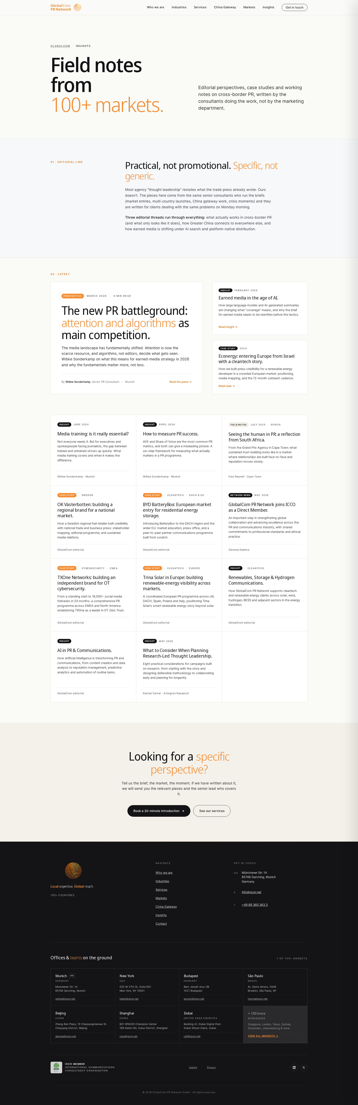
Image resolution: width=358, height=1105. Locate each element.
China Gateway (225, 7)
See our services (212, 811)
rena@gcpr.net (129, 1036)
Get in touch (295, 7)
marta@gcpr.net (258, 998)
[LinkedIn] (294, 1067)
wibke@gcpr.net (65, 998)
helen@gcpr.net (129, 998)
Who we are (155, 7)
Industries (179, 7)
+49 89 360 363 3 (255, 905)
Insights (268, 7)
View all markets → (263, 1035)
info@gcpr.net (251, 892)
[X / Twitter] (303, 1067)
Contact (161, 924)
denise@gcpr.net (65, 1036)
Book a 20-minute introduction (158, 811)
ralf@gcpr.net (192, 1036)
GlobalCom (60, 45)
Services (200, 7)
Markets (249, 7)
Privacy (211, 1067)
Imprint (193, 1067)
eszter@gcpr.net (194, 998)
